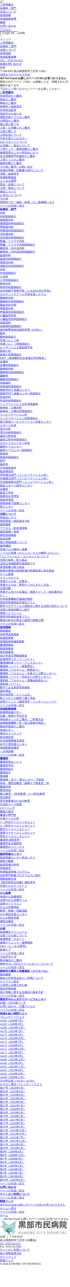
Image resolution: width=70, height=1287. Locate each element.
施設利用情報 (8, 988)
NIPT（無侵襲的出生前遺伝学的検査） (23, 358)
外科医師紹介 (8, 273)
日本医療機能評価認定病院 (16, 599)
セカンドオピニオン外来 (15, 443)
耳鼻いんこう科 (9, 340)
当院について (8, 514)
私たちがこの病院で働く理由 (17, 698)
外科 (2, 269)
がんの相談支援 (9, 917)
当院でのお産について (13, 935)
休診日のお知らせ (11, 113)
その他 (4, 198)
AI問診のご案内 (9, 120)
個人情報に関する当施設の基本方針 (21, 992)
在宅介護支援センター (13, 744)
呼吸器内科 (7, 227)
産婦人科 (5, 351)
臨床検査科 (7, 471)
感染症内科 (7, 262)
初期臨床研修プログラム (15, 871)
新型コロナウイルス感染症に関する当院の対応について (34, 606)
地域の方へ (7, 730)
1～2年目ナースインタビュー (17, 822)
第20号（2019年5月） (13, 1112)
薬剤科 (4, 464)
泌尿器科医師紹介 (11, 326)
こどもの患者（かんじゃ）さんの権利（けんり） (30, 552)
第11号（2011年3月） (13, 1144)
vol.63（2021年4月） (12, 1070)
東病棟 (4, 776)
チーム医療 (7, 574)
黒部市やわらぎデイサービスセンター (23, 999)
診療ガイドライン (11, 903)
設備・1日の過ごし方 (13, 1002)
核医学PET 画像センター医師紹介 (20, 393)
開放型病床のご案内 (12, 726)
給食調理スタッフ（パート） (17, 659)
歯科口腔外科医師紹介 (13, 439)
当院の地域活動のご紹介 (15, 609)
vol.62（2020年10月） (13, 1073)
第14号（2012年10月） (13, 1133)
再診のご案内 (8, 103)
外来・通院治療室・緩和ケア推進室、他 (24, 783)
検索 (2, 22)
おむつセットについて (13, 142)
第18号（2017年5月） (13, 1119)
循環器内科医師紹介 (12, 223)
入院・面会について (12, 188)
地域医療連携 (8, 708)
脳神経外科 (7, 297)
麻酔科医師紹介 (9, 379)
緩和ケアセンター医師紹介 (16, 450)
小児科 (4, 276)
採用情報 (5, 627)
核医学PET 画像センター (15, 390)
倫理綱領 (5, 545)
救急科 (4, 453)
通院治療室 (7, 921)
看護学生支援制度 (11, 843)
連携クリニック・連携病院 (16, 942)
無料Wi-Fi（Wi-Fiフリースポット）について (26, 963)
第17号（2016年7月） (13, 1123)
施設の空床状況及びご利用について (21, 978)
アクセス (5, 29)
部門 (2, 460)
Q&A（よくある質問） (14, 946)
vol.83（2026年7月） (12, 1020)
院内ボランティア (11, 733)
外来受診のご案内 (11, 95)
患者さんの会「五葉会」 (15, 581)
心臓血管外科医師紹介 (13, 319)
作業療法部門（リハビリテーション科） (24, 478)
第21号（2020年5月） (13, 1109)
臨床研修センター (11, 854)
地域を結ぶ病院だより (13, 1013)
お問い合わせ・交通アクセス (17, 1006)
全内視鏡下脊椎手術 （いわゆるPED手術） (26, 290)
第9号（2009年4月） (12, 1151)
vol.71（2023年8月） (12, 1052)
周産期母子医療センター (15, 503)
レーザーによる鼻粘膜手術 (16, 347)
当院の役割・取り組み (13, 560)
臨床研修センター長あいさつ (17, 857)
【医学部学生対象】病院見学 (17, 882)
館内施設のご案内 (11, 960)
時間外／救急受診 (11, 106)
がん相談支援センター (13, 914)
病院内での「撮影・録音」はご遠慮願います (27, 202)
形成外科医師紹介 (11, 400)
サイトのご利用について (15, 1194)
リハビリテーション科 (13, 414)
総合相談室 (7, 737)
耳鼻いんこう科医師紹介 (15, 343)
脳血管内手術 (8, 304)
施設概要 (5, 974)
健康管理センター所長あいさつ (19, 152)
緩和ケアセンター (11, 446)
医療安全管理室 (9, 496)
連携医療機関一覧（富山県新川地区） (23, 723)
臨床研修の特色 (9, 864)
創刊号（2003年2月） (13, 1180)
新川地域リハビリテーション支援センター (26, 421)
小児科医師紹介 (9, 280)
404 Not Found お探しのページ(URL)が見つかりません (32, 1204)
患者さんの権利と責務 (13, 549)
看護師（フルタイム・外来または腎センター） (28, 673)
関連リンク (7, 1201)
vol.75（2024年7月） (12, 1041)
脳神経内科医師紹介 (12, 372)
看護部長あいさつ (11, 761)
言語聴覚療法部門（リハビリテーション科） (27, 482)
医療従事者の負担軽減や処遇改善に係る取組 (27, 570)
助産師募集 (7, 648)
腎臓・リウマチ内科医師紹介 (17, 244)
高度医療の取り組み (12, 567)
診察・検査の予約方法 (13, 715)
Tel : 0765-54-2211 (10, 1243)
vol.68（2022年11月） (13, 1059)
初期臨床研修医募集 (12, 641)
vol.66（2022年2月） (12, 1063)
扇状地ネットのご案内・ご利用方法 (21, 719)
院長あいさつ (8, 517)
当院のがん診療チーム (13, 900)
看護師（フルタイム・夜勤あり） (20, 669)
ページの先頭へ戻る (12, 205)
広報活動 (5, 588)
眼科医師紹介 (8, 336)
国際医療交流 (8, 878)
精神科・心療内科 (11, 407)
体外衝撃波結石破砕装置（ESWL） (21, 329)
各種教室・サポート (12, 939)
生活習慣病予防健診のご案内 (17, 156)
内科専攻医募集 (9, 634)
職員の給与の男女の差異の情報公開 (21, 620)
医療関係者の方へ (11, 712)
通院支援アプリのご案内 (15, 117)
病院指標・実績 (9, 531)
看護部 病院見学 (10, 839)
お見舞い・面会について (15, 145)
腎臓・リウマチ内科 (12, 241)
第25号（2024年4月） (13, 1095)
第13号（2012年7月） (13, 1137)
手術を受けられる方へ (13, 138)
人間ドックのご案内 (12, 159)
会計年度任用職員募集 (13, 655)
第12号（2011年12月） (13, 1141)
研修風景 (5, 868)
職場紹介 (5, 772)
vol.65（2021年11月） (13, 1066)
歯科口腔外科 (8, 436)
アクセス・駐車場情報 (13, 528)
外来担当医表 (8, 110)
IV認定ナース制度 (11, 804)
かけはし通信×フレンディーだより (21, 1084)
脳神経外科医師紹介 (12, 301)
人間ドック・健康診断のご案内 (19, 149)
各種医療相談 (8, 177)
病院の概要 (7, 861)
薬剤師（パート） (11, 684)
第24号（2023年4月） (13, 1098)
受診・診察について (12, 184)
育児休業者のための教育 (15, 800)
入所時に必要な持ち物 (13, 985)
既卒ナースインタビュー (15, 829)
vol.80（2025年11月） (13, 1027)
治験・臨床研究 (9, 173)
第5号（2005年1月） (12, 1165)
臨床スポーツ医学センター (16, 485)
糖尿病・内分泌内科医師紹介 (17, 251)
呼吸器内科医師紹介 (12, 230)
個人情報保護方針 (11, 1253)
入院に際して (8, 131)
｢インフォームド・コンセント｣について (24, 556)
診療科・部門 (8, 209)
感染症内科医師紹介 (12, 266)
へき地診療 (7, 751)
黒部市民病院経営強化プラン (17, 602)
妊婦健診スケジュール (13, 932)
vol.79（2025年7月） (12, 1031)
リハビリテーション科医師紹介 (19, 418)
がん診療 (5, 893)
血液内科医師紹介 (11, 258)
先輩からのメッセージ (13, 885)
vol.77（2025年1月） (12, 1034)
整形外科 (5, 283)
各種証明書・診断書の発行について (21, 170)
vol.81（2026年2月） (12, 1024)
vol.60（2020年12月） (13, 1077)
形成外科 (5, 397)
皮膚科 (4, 361)
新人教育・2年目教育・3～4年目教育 (22, 793)
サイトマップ (8, 1256)
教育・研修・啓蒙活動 (13, 910)
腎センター (7, 506)
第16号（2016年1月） (13, 1126)
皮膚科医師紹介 (9, 365)
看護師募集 (7, 645)
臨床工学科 (7, 492)
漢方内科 (5, 428)
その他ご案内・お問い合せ (16, 166)
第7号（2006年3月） (12, 1158)
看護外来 (5, 786)
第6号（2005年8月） (12, 1162)
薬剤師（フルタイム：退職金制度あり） (24, 680)
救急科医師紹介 (9, 457)
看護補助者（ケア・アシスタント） (21, 662)
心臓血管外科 (8, 315)
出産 (2, 928)
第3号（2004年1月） (12, 1172)
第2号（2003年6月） (12, 1176)
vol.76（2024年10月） (13, 1038)
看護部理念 (7, 765)
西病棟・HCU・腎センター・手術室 (22, 779)
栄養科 (4, 489)
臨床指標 (5, 538)
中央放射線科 (8, 467)
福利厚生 (5, 691)
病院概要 (5, 524)
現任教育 (5, 797)
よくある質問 (8, 180)
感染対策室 (7, 499)
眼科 (2, 333)
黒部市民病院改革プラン (15, 616)
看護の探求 (7, 811)
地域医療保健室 (9, 747)
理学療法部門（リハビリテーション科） (24, 475)
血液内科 (5, 255)
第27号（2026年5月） (13, 1087)
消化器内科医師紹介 (12, 237)
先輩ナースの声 (9, 818)
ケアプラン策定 (9, 981)
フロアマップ (8, 956)
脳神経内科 (7, 368)
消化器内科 (7, 234)
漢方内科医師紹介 (11, 432)
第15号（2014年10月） (13, 1130)
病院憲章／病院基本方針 (15, 521)
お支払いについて (11, 195)
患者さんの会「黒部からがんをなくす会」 (26, 584)
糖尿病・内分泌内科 (12, 248)
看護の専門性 (8, 815)
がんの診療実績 (9, 907)
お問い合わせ (8, 25)
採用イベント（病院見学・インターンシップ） (28, 701)
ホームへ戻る (8, 1208)
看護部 (4, 758)
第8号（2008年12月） (13, 1155)
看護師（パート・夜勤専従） (17, 666)
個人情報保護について (13, 542)
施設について (8, 191)
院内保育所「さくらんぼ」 (16, 694)
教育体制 (5, 790)
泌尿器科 (5, 322)
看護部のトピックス (12, 847)
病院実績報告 (8, 535)
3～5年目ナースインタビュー (17, 825)
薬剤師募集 (7, 652)
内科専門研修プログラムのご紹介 (20, 875)
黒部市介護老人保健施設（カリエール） (24, 971)
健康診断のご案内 (11, 163)
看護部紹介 (7, 769)
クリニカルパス (9, 577)
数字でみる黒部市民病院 (15, 687)
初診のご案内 (8, 99)
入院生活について (11, 134)
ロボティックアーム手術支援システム (23, 294)
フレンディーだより (12, 1017)
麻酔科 (4, 375)
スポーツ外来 (8, 425)
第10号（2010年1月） (13, 1148)
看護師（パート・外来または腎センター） (26, 676)
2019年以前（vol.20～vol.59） (17, 1080)
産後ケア (5, 949)
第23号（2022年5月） (13, 1102)
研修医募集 (7, 637)
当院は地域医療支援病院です (17, 563)
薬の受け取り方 (9, 124)
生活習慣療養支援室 (12, 740)
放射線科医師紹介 (11, 386)
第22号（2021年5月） (13, 1105)
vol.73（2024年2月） (12, 1045)
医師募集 (5, 630)
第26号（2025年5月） (13, 1091)
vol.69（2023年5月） (12, 1056)
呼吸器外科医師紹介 (12, 312)
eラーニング (7, 808)
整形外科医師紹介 (11, 287)
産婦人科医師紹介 (11, 354)
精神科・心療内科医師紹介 (16, 411)
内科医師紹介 (8, 216)
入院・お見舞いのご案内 (15, 127)
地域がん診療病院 (11, 896)
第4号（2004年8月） (12, 1169)
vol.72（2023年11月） (13, 1048)
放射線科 (5, 382)
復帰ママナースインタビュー (17, 832)
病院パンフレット (11, 613)
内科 (2, 212)
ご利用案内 (7, 92)
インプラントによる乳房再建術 (19, 404)
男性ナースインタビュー (15, 836)
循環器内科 (7, 219)
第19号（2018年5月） (13, 1116)
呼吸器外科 (7, 308)
